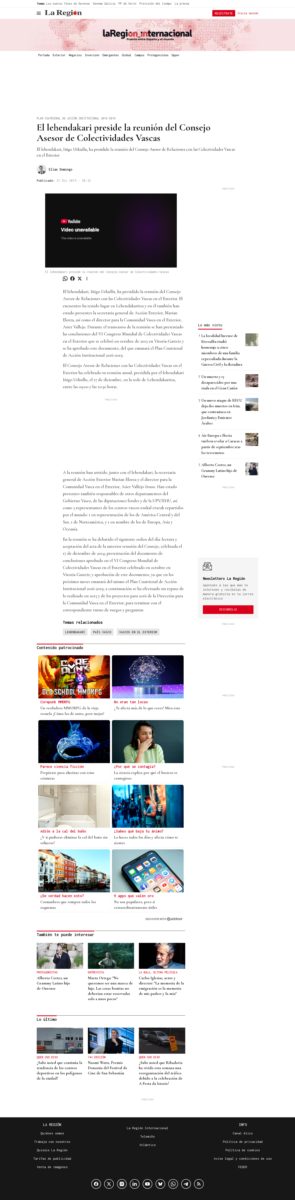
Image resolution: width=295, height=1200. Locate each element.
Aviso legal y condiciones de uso (243, 1158)
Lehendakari (75, 632)
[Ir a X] (109, 1184)
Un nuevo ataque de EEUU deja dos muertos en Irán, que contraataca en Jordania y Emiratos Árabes (221, 411)
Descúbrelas (228, 609)
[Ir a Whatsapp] (173, 1184)
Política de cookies (243, 1150)
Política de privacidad (243, 1141)
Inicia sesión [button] (247, 13)
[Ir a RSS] (199, 1184)
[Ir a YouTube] (147, 1184)
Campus (139, 55)
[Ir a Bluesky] (160, 1184)
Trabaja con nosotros (52, 1141)
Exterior (59, 55)
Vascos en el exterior (138, 632)
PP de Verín (127, 3)
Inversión (92, 55)
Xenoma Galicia (104, 3)
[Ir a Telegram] (186, 1184)
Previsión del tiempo (155, 3)
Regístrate (224, 13)
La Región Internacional (147, 1128)
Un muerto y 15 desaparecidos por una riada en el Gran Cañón (219, 382)
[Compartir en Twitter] (79, 278)
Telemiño (147, 1136)
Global (126, 55)
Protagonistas (158, 55)
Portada (44, 55)
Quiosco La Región (52, 1150)
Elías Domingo (60, 169)
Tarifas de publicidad (52, 1158)
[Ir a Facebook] (96, 1184)
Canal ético (243, 1133)
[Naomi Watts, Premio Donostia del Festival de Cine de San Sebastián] (111, 1041)
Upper (176, 55)
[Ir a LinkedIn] (134, 1184)
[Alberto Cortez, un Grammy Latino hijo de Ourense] (60, 956)
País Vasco (102, 632)
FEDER (242, 1167)
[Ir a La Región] (63, 13)
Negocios (75, 55)
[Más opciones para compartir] (86, 278)
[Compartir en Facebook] (72, 278)
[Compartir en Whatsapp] (65, 278)
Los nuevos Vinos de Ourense (68, 3)
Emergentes (111, 55)
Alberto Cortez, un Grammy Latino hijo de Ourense (219, 470)
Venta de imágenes (52, 1167)
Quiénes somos (52, 1133)
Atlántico (147, 1145)
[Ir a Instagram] (122, 1184)
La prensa (182, 3)
